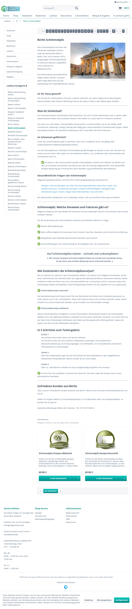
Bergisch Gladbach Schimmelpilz (16, 119)
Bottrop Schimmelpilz (17, 166)
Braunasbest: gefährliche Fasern (16, 181)
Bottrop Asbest (14, 162)
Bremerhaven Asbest (17, 203)
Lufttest (10, 51)
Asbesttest (11, 41)
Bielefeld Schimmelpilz (18, 135)
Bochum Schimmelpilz (17, 151)
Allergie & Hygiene (14, 66)
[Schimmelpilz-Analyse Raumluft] (106, 439)
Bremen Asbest (14, 196)
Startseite (11, 30)
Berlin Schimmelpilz (16, 128)
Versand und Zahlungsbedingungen (45, 517)
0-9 (43, 31)
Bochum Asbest (14, 148)
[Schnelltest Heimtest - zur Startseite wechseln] (11, 9)
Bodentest (11, 46)
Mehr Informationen (11, 605)
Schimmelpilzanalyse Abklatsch (53, 308)
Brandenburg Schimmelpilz (13, 175)
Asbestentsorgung (14, 71)
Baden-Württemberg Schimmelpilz (17, 99)
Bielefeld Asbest (15, 131)
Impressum (71, 522)
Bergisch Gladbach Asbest (16, 113)
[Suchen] (76, 8)
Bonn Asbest (13, 155)
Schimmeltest (12, 61)
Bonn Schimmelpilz (16, 159)
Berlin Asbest (13, 124)
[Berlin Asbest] (41, 491)
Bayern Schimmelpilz (17, 108)
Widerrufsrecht (72, 513)
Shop (9, 35)
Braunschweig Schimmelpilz (14, 191)
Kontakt (38, 513)
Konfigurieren (122, 600)
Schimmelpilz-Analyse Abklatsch (55, 453)
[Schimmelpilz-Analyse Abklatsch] (59, 439)
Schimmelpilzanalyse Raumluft (52, 290)
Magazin (10, 77)
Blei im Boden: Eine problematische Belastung (16, 141)
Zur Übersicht (51, 491)
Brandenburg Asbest (17, 170)
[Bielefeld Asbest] (60, 491)
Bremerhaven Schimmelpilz (14, 208)
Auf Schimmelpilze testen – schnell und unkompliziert (82, 253)
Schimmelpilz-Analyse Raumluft (101, 453)
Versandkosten (59, 577)
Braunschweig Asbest (17, 186)
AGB (68, 519)
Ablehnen (89, 600)
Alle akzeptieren (104, 600)
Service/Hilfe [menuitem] (122, 2)
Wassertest (11, 56)
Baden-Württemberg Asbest (17, 93)
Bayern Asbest (14, 104)
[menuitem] (60, 8)
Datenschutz (71, 516)
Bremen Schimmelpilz (17, 200)
